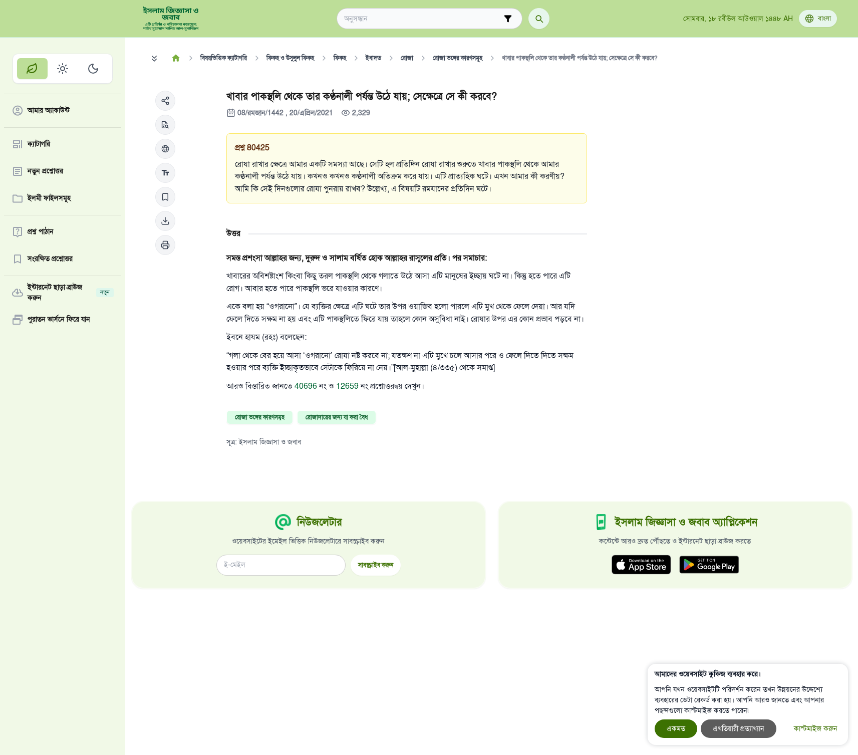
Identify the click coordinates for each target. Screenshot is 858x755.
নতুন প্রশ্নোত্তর (45, 171)
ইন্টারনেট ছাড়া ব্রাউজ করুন (69, 292)
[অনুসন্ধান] (538, 18)
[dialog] (748, 704)
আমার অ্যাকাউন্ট (49, 111)
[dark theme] (93, 68)
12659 (348, 386)
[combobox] (422, 19)
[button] (165, 101)
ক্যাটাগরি (39, 144)
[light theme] (63, 68)
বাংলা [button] (824, 19)
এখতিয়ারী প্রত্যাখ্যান (738, 728)
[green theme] (32, 68)
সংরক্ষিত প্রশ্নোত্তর (50, 259)
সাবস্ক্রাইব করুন (375, 565)
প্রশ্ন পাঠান (41, 232)
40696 (307, 386)
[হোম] (176, 58)
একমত (676, 728)
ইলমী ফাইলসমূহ (49, 198)
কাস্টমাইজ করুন (815, 728)
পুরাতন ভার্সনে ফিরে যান (59, 320)
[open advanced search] (508, 19)
